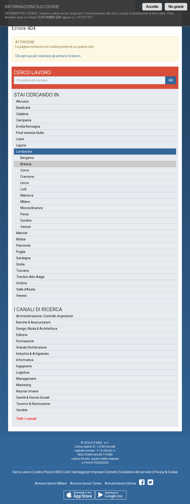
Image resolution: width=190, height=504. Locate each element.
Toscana (22, 270)
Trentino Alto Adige (30, 277)
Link (67, 472)
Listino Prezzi (43, 472)
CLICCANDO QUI (49, 17)
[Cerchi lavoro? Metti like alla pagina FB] (142, 483)
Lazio (20, 139)
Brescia (25, 164)
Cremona (27, 176)
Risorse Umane (27, 391)
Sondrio (26, 220)
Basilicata (23, 108)
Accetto (152, 7)
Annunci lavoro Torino (85, 483)
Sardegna (23, 258)
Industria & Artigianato (32, 353)
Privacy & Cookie (166, 472)
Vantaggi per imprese (87, 472)
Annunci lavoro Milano (51, 483)
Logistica (22, 372)
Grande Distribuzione (31, 347)
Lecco (24, 183)
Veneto (21, 295)
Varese (25, 227)
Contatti (111, 472)
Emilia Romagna (28, 126)
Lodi (23, 189)
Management (26, 379)
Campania (23, 120)
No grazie (176, 7)
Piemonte (23, 245)
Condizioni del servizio (135, 472)
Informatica (24, 360)
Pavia (24, 214)
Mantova (26, 195)
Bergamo (27, 158)
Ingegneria (24, 366)
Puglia (20, 252)
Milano (25, 202)
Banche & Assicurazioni (33, 322)
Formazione (25, 341)
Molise (21, 239)
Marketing (23, 385)
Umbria (21, 283)
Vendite (22, 410)
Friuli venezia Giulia (30, 133)
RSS (58, 472)
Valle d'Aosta (25, 289)
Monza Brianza (31, 208)
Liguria (21, 145)
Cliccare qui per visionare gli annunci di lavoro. (48, 56)
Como (24, 170)
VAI (170, 80)
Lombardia (24, 151)
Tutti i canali (26, 419)
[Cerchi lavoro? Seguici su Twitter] (151, 483)
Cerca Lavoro (22, 472)
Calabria (22, 114)
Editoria (21, 335)
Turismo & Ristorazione (33, 404)
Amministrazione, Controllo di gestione (44, 316)
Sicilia (20, 264)
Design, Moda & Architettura (36, 328)
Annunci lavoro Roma (120, 483)
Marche (21, 233)
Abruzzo (22, 101)
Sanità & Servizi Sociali (32, 397)
